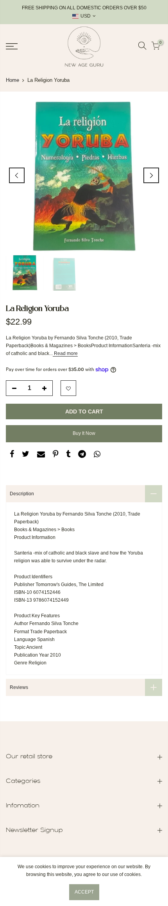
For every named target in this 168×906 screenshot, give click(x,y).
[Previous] (17, 175)
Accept (84, 892)
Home (12, 80)
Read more (65, 353)
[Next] (151, 175)
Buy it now (84, 433)
